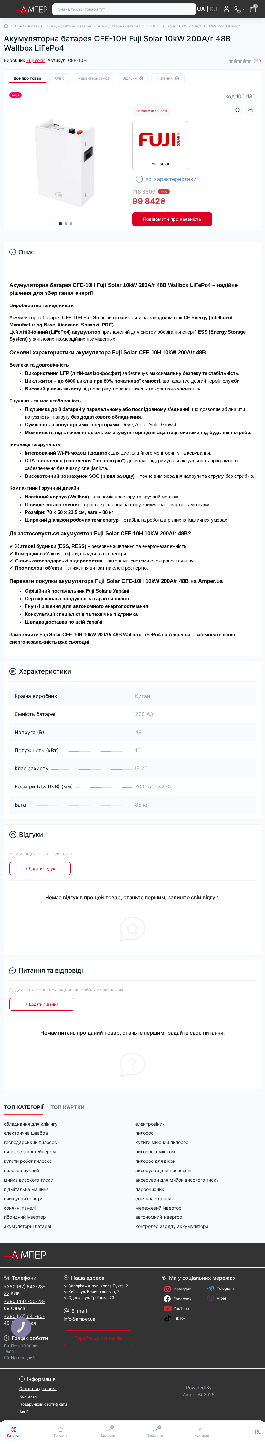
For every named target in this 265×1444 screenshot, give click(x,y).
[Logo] (31, 9)
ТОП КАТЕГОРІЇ (23, 1107)
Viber (221, 1298)
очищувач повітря (24, 1198)
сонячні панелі (20, 1208)
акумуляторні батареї (27, 1226)
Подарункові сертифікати (43, 1404)
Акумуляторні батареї (71, 26)
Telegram (225, 1288)
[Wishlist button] (237, 110)
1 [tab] (60, 223)
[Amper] (44, 1254)
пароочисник (149, 1189)
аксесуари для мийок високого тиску (177, 1179)
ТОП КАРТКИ (67, 1107)
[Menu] (7, 9)
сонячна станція (153, 1198)
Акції (23, 1411)
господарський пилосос (30, 1142)
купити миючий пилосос (161, 1142)
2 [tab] (66, 223)
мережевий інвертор (158, 1208)
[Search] (190, 9)
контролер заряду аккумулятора (171, 1226)
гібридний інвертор (25, 1217)
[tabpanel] (65, 159)
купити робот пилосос (28, 1161)
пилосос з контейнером (30, 1151)
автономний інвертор (158, 1217)
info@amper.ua (79, 1318)
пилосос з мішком (155, 1151)
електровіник (150, 1124)
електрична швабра (26, 1133)
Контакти (28, 1396)
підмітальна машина (26, 1189)
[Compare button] (250, 110)
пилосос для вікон (155, 1161)
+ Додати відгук (40, 868)
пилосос (144, 1133)
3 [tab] (71, 223)
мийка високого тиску (28, 1179)
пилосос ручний (21, 1170)
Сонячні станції (29, 26)
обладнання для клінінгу (31, 1124)
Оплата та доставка (38, 1388)
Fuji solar (35, 60)
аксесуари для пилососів (163, 1170)
